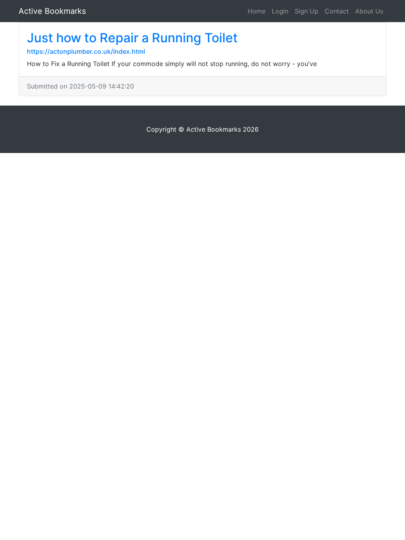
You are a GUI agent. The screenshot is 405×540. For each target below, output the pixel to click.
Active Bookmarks (52, 11)
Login (280, 11)
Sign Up (306, 11)
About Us (369, 11)
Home (256, 11)
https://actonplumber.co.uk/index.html (86, 51)
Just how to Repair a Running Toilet (132, 37)
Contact (337, 11)
